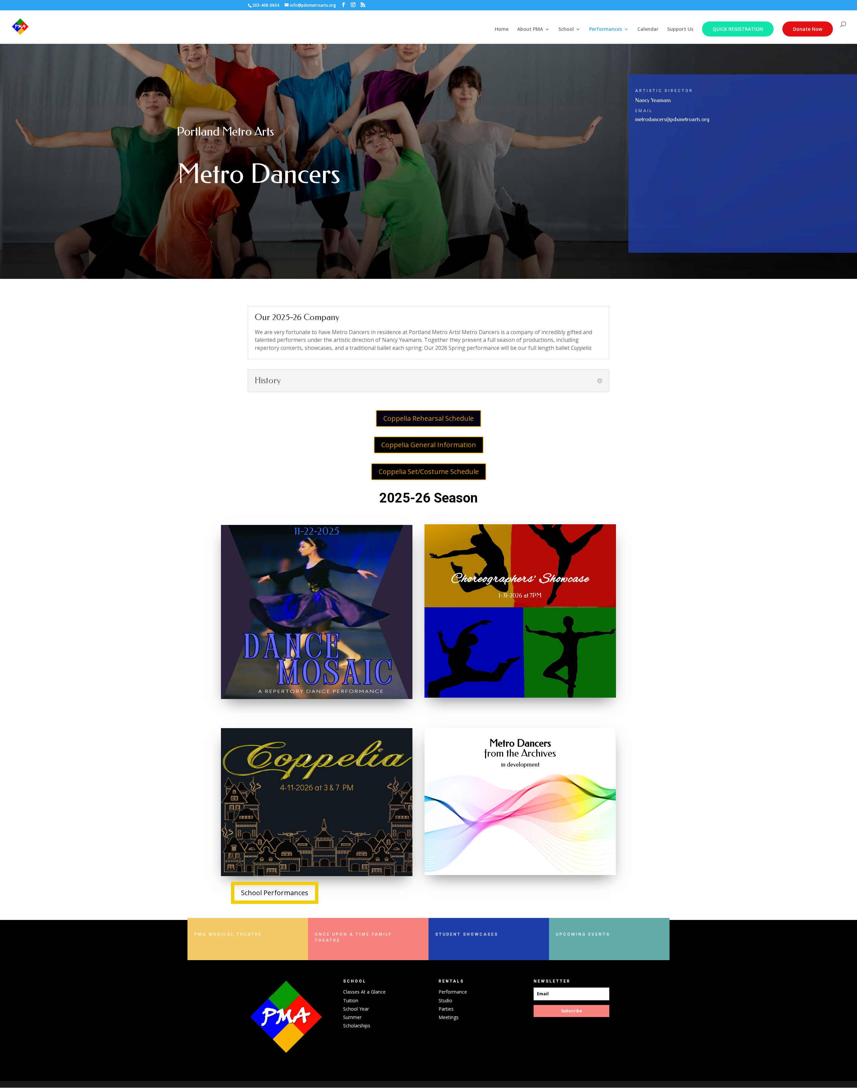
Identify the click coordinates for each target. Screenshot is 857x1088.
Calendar (647, 29)
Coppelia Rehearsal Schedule (428, 418)
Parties (446, 1009)
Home (502, 29)
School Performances (274, 892)
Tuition (350, 1000)
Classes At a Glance (364, 992)
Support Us (680, 29)
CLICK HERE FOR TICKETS (273, 814)
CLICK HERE (252, 799)
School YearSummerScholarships (356, 1017)
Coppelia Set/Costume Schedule (429, 471)
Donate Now (807, 29)
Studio (445, 1000)
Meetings (449, 1017)
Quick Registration (738, 29)
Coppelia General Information (428, 444)
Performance (453, 992)
